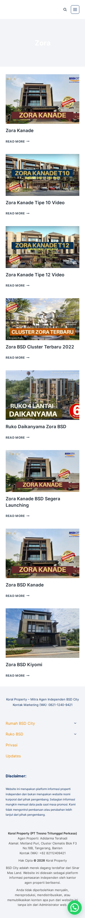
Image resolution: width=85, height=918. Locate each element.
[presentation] (42, 99)
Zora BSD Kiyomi (24, 664)
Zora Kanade (20, 130)
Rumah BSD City (20, 723)
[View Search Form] (64, 9)
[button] (75, 907)
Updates (13, 756)
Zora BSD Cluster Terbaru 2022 (40, 347)
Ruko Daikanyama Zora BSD (36, 426)
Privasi (11, 745)
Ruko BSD (14, 734)
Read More (18, 141)
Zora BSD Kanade (25, 585)
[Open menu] (75, 9)
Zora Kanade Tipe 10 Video (35, 202)
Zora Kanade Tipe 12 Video (35, 275)
